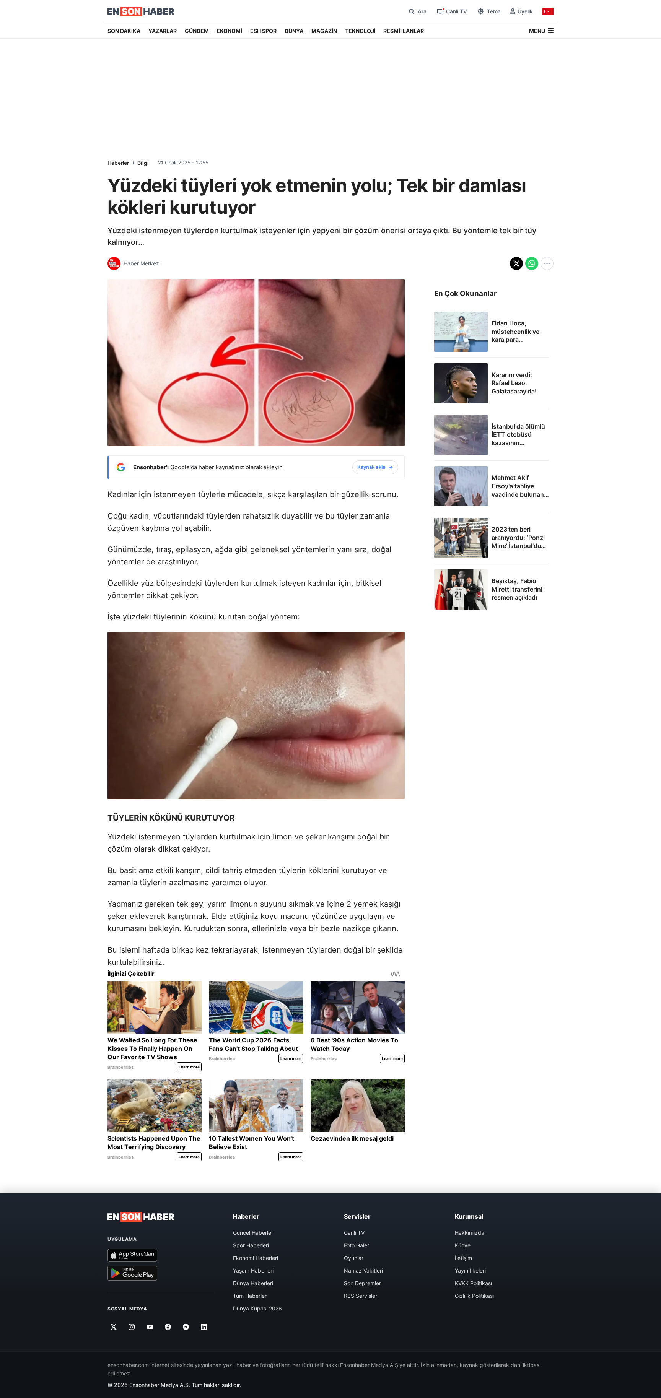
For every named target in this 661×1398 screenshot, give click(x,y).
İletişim (463, 1258)
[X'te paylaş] (516, 263)
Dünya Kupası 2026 (257, 1308)
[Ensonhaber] (140, 11)
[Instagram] (131, 1327)
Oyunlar (353, 1258)
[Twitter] (113, 1327)
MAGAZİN (324, 31)
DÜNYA (294, 31)
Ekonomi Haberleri (255, 1258)
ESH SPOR (263, 31)
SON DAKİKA (123, 31)
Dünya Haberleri (253, 1283)
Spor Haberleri (251, 1245)
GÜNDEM (197, 31)
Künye (463, 1245)
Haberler (118, 162)
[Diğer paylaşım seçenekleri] (547, 263)
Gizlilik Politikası (474, 1295)
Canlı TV (354, 1232)
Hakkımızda (469, 1232)
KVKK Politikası (473, 1283)
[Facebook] (168, 1327)
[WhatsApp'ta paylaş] (531, 263)
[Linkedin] (204, 1327)
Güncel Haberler (253, 1232)
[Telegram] (186, 1327)
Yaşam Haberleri (253, 1270)
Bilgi (143, 162)
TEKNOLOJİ (360, 31)
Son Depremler (362, 1283)
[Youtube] (149, 1327)
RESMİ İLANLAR (403, 31)
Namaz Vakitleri (363, 1270)
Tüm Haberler (250, 1295)
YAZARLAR (162, 31)
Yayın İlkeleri (470, 1270)
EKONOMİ (229, 31)
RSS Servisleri (361, 1295)
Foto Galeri (357, 1245)
